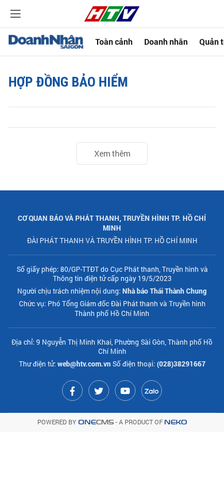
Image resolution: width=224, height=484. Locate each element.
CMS (96, 422)
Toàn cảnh (114, 41)
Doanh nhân (166, 41)
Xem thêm (112, 153)
